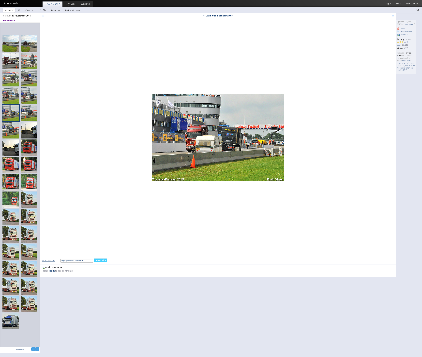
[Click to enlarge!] (218, 137)
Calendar (29, 10)
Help (398, 3)
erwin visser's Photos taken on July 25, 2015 (406, 64)
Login (388, 3)
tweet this (100, 260)
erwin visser (408, 24)
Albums (9, 10)
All (19, 10)
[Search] (417, 10)
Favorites (55, 10)
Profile (43, 10)
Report (402, 28)
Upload (85, 4)
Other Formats (406, 31)
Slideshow (20, 349)
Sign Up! (70, 4)
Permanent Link (48, 260)
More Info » (406, 60)
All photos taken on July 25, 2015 (405, 69)
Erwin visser (52, 4)
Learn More (412, 3)
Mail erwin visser (73, 10)
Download (404, 34)
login (52, 270)
